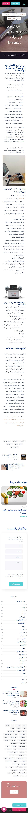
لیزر (24, 673)
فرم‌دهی (15, 441)
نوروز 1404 (22, 761)
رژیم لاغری (22, 617)
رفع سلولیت (21, 623)
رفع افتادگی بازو (20, 620)
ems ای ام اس (21, 14)
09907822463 (19, 805)
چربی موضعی (9, 767)
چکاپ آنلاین (19, 809)
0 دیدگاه (4, 55)
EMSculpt (22, 441)
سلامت (13, 740)
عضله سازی (22, 743)
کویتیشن (22, 645)
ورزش (9, 18)
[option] (14, 502)
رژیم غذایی (22, 737)
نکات (14, 18)
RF (24, 604)
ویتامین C (8, 761)
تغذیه (22, 489)
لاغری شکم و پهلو (13, 752)
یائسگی (16, 775)
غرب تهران (13, 743)
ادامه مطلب (23, 516)
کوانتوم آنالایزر (18, 444)
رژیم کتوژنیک (14, 737)
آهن (24, 728)
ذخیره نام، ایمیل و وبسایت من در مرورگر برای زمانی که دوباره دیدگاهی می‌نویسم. (14, 576)
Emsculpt (21, 198)
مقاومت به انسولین (9, 758)
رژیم (16, 734)
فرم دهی (22, 635)
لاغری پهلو (22, 657)
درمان (16, 489)
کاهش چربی (7, 441)
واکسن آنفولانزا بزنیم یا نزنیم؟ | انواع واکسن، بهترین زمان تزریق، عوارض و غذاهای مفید (10, 693)
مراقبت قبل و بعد (21, 758)
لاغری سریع (8, 749)
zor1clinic (5, 3)
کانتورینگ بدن (6, 14)
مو (24, 676)
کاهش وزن (22, 770)
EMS (24, 725)
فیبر (8, 746)
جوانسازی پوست (21, 731)
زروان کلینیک (11, 55)
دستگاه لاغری (11, 731)
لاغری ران (22, 660)
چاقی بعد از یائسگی (20, 767)
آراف (7, 725)
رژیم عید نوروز (8, 734)
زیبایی (23, 626)
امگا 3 (18, 728)
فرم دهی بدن (22, 746)
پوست (23, 607)
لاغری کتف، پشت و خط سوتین (16, 667)
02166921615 (15, 3)
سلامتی (13, 14)
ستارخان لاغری (21, 740)
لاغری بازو (9, 444)
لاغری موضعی (14, 447)
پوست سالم (16, 764)
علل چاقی (22, 632)
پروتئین (23, 764)
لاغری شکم (22, 664)
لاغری (19, 18)
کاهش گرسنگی (21, 773)
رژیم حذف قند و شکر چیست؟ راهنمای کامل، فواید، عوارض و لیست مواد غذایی (11, 702)
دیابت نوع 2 (22, 734)
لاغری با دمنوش (20, 651)
